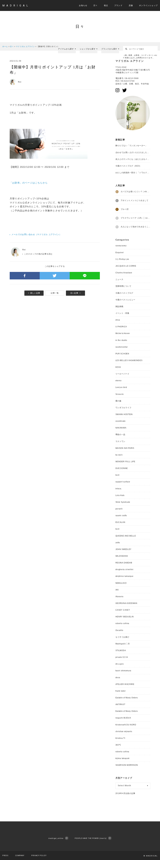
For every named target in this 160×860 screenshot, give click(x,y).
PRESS (5, 856)
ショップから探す (88, 49)
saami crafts (121, 515)
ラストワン (120, 441)
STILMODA (120, 650)
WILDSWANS (121, 556)
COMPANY (19, 856)
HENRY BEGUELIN (124, 617)
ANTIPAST (120, 704)
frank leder (120, 691)
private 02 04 (121, 657)
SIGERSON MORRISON (126, 765)
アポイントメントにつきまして (134, 200)
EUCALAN (120, 522)
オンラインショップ (148, 5)
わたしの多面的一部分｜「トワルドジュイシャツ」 (132, 173)
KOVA (118, 367)
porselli (119, 509)
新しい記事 (35, 293)
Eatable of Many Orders (126, 698)
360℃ (118, 745)
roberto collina (122, 623)
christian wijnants (123, 731)
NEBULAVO (121, 583)
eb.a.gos (119, 664)
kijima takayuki (122, 758)
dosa (117, 677)
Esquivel (119, 252)
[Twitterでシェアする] (55, 275)
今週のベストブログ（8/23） (128, 166)
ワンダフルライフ (123, 408)
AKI (117, 590)
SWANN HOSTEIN (124, 414)
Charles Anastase (123, 273)
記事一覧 (55, 293)
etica (117, 320)
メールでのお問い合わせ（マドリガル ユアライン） (36, 234)
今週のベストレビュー (125, 300)
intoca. (118, 489)
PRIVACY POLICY (39, 856)
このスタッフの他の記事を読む (38, 254)
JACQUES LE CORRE (125, 266)
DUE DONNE (121, 468)
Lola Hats (120, 495)
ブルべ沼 (125, 209)
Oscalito (119, 630)
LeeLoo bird (121, 387)
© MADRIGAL (150, 856)
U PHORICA (121, 327)
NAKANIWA (120, 428)
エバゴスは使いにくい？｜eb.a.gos (135, 191)
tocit (117, 475)
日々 (95, 5)
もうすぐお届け (122, 637)
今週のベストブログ (124, 293)
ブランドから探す (109, 49)
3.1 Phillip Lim (122, 259)
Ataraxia (119, 596)
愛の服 (118, 401)
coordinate (120, 421)
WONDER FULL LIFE (125, 461)
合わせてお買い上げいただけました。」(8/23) (132, 152)
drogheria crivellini (124, 569)
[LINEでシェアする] (85, 275)
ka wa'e (119, 455)
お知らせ (83, 5)
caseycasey (121, 246)
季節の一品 (120, 434)
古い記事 (74, 293)
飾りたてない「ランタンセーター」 (131, 145)
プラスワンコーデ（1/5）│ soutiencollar (135, 218)
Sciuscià (119, 394)
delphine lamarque (124, 576)
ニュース (119, 279)
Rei (24, 250)
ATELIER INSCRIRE (124, 684)
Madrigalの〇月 (122, 644)
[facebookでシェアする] (25, 275)
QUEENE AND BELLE (125, 536)
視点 (106, 5)
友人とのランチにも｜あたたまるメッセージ (132, 159)
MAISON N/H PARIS (124, 448)
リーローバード (122, 374)
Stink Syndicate (122, 502)
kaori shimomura (123, 671)
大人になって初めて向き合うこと (135, 227)
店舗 (131, 5)
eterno (118, 380)
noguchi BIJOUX (123, 718)
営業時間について (123, 286)
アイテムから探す (66, 49)
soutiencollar (121, 347)
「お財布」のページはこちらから (29, 182)
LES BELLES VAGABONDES (128, 360)
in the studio (121, 340)
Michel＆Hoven (122, 333)
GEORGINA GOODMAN (126, 603)
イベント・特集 (122, 313)
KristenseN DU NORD (125, 725)
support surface (122, 482)
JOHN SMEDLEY (123, 549)
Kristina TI (120, 738)
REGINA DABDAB (123, 563)
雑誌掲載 (119, 306)
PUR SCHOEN (122, 354)
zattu (117, 542)
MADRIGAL (16, 5)
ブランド (118, 5)
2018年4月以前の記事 (125, 793)
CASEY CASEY (122, 610)
